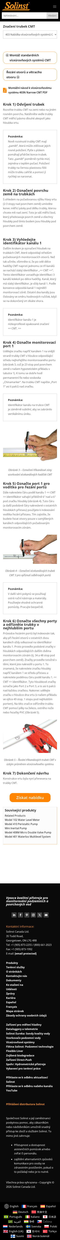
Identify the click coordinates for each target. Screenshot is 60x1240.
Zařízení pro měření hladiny (23, 1024)
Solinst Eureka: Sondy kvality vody (28, 1033)
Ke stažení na (14, 985)
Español (11, 1002)
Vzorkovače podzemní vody (23, 1038)
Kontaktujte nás (16, 976)
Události (11, 989)
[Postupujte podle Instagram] (33, 915)
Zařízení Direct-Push (19, 1060)
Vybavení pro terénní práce (23, 1068)
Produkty (12, 963)
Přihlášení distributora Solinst (25, 1104)
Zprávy (10, 993)
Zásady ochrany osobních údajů (26, 1015)
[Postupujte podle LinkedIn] (14, 915)
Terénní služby (15, 967)
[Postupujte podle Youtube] (46, 915)
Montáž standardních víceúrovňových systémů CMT (30, 57)
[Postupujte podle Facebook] (20, 915)
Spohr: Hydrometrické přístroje (26, 1064)
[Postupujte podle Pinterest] (26, 915)
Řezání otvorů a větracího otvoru (24, 74)
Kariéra (11, 998)
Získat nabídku (30, 797)
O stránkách (14, 971)
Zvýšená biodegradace (20, 1055)
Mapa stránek (15, 1011)
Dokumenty (13, 980)
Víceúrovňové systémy (20, 1042)
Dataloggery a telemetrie (22, 1029)
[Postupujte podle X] (39, 915)
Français (11, 1007)
